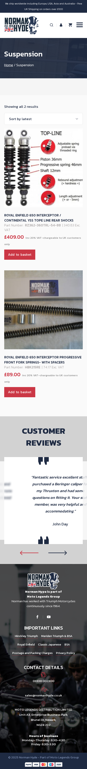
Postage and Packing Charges (32, 653)
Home (8, 65)
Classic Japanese (49, 644)
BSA (67, 644)
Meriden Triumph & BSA (56, 636)
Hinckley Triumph (26, 636)
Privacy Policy (65, 653)
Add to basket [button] (19, 254)
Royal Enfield (26, 644)
